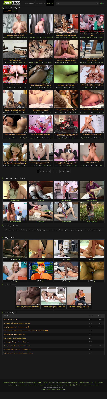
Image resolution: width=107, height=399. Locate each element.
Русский (36, 385)
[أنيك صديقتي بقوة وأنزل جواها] (92, 152)
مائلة (5, 112)
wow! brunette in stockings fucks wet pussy (15, 338)
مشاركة (99, 87)
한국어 (51, 382)
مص (65, 62)
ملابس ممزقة (23, 87)
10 (64, 171)
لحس (67, 112)
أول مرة (59, 165)
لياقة (49, 165)
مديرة (57, 112)
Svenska (54, 385)
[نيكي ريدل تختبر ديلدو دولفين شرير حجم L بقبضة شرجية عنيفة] (41, 152)
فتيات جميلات (13, 37)
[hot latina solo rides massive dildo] (92, 124)
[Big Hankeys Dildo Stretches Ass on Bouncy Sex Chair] (92, 49)
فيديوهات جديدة (41, 3)
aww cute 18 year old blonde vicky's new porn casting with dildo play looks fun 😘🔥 (26, 330)
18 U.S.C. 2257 (61, 389)
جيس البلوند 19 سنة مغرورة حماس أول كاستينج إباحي (17, 323)
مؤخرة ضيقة (43, 165)
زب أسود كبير (34, 87)
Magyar (87, 382)
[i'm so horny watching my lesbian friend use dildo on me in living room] (66, 74)
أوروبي (88, 112)
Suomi (60, 382)
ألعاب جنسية (50, 37)
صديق (25, 112)
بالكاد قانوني (75, 37)
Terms (48, 389)
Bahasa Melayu (67, 382)
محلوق (62, 112)
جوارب (43, 37)
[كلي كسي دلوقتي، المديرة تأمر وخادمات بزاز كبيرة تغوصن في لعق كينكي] (66, 99)
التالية (68, 171)
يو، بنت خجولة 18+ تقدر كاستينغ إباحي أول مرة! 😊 (16, 327)
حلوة (38, 37)
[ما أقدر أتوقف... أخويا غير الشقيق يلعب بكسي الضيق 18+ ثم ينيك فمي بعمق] (79, 296)
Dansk (97, 385)
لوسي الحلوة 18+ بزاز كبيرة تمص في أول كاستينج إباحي (17, 349)
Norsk (39, 382)
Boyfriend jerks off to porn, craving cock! (14, 334)
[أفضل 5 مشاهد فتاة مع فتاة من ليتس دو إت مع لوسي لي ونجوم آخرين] (28, 296)
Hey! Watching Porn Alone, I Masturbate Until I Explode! (18, 353)
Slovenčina (6, 382)
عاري (62, 37)
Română (48, 385)
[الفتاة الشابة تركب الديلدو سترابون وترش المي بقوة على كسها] (15, 49)
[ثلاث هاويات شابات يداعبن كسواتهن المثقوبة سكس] (92, 23)
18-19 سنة (94, 37)
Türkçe (85, 385)
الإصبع (66, 87)
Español (42, 385)
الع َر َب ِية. (93, 382)
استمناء (88, 62)
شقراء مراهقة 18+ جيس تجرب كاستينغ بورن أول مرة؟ (17, 345)
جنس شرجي (95, 62)
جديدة (15, 11)
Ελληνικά (75, 382)
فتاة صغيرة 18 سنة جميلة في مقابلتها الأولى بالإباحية (16, 342)
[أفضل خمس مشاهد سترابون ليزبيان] (41, 124)
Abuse (54, 389)
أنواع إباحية (50, 3)
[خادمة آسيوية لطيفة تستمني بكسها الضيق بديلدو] (41, 49)
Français (60, 385)
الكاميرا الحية (95, 112)
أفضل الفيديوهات (30, 3)
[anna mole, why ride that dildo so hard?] (15, 74)
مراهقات (68, 37)
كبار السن (84, 137)
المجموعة (50, 137)
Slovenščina (21, 382)
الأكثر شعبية (7, 11)
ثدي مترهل (19, 112)
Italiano (30, 385)
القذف (19, 37)
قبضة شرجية (35, 165)
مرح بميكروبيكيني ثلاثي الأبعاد (11, 319)
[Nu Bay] (12, 3)
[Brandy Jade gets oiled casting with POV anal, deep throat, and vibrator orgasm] (15, 152)
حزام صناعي (9, 62)
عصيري (45, 62)
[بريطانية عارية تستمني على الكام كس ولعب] (92, 99)
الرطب (6, 37)
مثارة (44, 112)
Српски (34, 382)
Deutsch (28, 382)
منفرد (102, 62)
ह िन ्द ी (78, 385)
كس (17, 87)
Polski (14, 385)
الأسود (41, 87)
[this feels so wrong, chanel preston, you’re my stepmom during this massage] (66, 49)
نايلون (59, 137)
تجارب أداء (20, 165)
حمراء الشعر (73, 87)
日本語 (72, 385)
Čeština (82, 382)
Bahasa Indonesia (22, 385)
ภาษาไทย (45, 382)
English (67, 385)
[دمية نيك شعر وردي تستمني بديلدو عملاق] (41, 23)
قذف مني (99, 165)
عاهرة (49, 112)
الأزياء (68, 165)
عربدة (6, 137)
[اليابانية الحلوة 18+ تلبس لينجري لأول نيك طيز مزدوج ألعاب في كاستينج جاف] (66, 152)
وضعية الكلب (87, 87)
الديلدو (25, 37)
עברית (9, 385)
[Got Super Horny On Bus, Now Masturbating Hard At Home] (41, 99)
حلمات (6, 87)
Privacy (44, 389)
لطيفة (88, 37)
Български (91, 385)
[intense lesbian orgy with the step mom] (15, 124)
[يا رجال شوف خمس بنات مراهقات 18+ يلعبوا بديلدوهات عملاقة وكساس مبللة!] (66, 23)
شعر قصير (32, 37)
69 (76, 112)
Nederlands (13, 382)
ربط (26, 165)
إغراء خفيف (59, 62)
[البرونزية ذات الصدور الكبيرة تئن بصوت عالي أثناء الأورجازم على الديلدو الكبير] (15, 23)
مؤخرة (83, 37)
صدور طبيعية (22, 62)
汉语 (55, 382)
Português (100, 382)
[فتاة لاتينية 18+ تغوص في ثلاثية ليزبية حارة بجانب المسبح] (53, 296)
